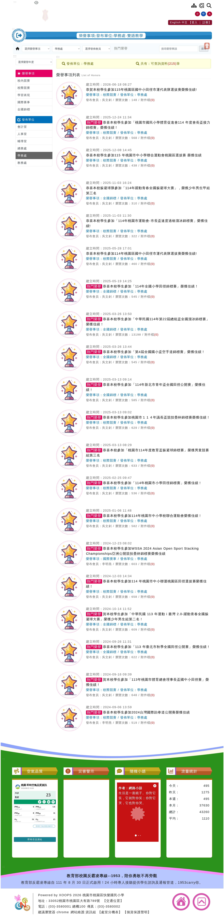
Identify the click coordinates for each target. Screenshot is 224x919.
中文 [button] (185, 22)
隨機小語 (138, 771)
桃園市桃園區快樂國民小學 (103, 895)
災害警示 (86, 771)
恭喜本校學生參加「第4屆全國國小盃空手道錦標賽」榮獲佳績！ (154, 352)
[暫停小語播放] (154, 786)
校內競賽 (24, 80)
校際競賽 (24, 87)
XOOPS (65, 895)
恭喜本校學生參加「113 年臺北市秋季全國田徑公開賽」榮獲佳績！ (156, 647)
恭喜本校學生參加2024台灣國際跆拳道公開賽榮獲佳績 (146, 712)
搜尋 (203, 48)
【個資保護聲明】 (137, 912)
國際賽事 (24, 102)
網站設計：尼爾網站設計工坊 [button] (23, 903)
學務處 (22, 155)
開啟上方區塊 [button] (207, 46)
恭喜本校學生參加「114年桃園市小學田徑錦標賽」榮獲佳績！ (152, 483)
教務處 (22, 162)
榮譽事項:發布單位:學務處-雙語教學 (111, 35)
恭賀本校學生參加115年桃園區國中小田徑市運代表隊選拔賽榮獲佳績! (141, 89)
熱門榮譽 (121, 48)
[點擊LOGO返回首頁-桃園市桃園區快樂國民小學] (22, 15)
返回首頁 (181, 901)
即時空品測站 (35, 839)
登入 (195, 22)
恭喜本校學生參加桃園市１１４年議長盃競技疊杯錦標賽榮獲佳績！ (156, 417)
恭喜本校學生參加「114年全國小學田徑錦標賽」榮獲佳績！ (150, 286)
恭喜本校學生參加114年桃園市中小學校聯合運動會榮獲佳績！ (152, 516)
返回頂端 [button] (201, 901)
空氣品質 (35, 771)
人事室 (22, 134)
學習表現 (24, 95)
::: (15, 2)
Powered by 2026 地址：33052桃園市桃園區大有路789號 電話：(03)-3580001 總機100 (94, 903)
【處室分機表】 (110, 912)
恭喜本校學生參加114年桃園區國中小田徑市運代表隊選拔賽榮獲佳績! (141, 253)
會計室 (22, 126)
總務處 (22, 148)
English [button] (175, 22)
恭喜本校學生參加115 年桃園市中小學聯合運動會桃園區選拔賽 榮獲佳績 (144, 155)
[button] (201, 5)
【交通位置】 (113, 901)
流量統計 (189, 771)
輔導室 (22, 141)
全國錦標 (24, 109)
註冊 (205, 22)
